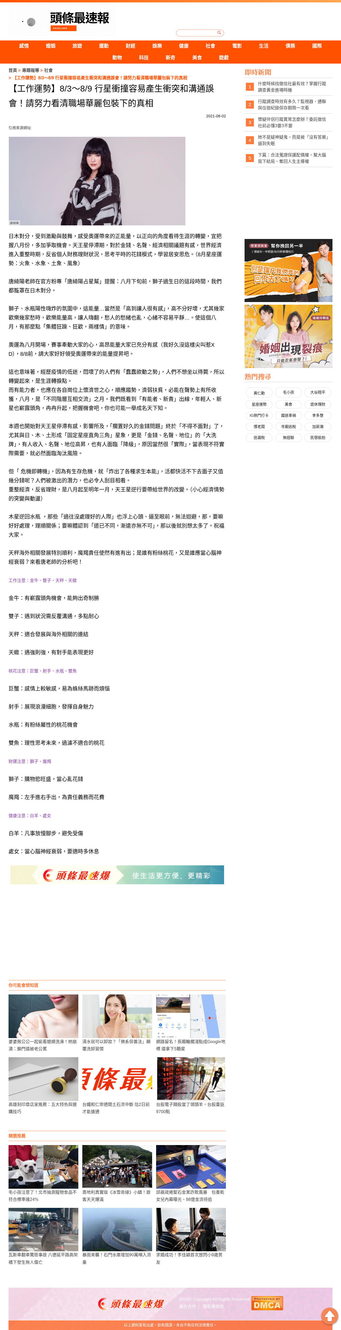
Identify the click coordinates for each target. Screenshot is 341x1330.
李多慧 (317, 415)
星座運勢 (259, 404)
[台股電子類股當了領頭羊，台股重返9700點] (191, 1079)
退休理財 (317, 404)
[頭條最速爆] (62, 20)
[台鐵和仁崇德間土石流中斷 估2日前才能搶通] (117, 1079)
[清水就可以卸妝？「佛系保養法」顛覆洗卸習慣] (117, 1016)
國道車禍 (288, 415)
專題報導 (30, 70)
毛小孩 (288, 392)
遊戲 (224, 57)
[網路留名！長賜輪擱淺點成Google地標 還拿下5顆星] (191, 1016)
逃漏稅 (259, 437)
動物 (117, 57)
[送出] (219, 33)
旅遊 (77, 46)
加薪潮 (317, 426)
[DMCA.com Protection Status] (267, 1302)
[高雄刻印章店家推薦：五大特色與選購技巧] (43, 1079)
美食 (197, 57)
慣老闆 (259, 426)
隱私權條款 (213, 1306)
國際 (317, 46)
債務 (290, 46)
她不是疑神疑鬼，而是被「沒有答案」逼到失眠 (293, 140)
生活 (264, 46)
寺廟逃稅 (288, 426)
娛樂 (157, 46)
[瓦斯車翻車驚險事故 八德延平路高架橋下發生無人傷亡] (43, 1229)
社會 (210, 46)
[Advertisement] (117, 937)
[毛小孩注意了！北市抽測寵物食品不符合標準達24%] (43, 1167)
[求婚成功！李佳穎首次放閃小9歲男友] (191, 1229)
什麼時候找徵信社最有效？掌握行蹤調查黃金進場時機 (292, 86)
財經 (130, 46)
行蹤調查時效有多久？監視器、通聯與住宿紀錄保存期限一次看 (292, 104)
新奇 (170, 57)
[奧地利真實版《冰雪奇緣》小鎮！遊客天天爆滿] (117, 1167)
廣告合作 (187, 1306)
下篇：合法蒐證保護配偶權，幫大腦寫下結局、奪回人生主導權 (292, 158)
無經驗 (288, 437)
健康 (184, 46)
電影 (237, 46)
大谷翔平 (317, 392)
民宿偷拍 (317, 437)
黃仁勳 (259, 393)
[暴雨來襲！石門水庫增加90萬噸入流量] (117, 1229)
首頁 (13, 70)
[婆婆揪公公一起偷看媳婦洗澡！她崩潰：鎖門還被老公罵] (43, 1016)
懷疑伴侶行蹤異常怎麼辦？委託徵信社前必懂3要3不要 (292, 122)
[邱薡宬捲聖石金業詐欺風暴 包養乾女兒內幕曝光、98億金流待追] (191, 1167)
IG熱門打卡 (259, 415)
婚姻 (50, 46)
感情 (24, 46)
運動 (104, 46)
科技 (144, 57)
